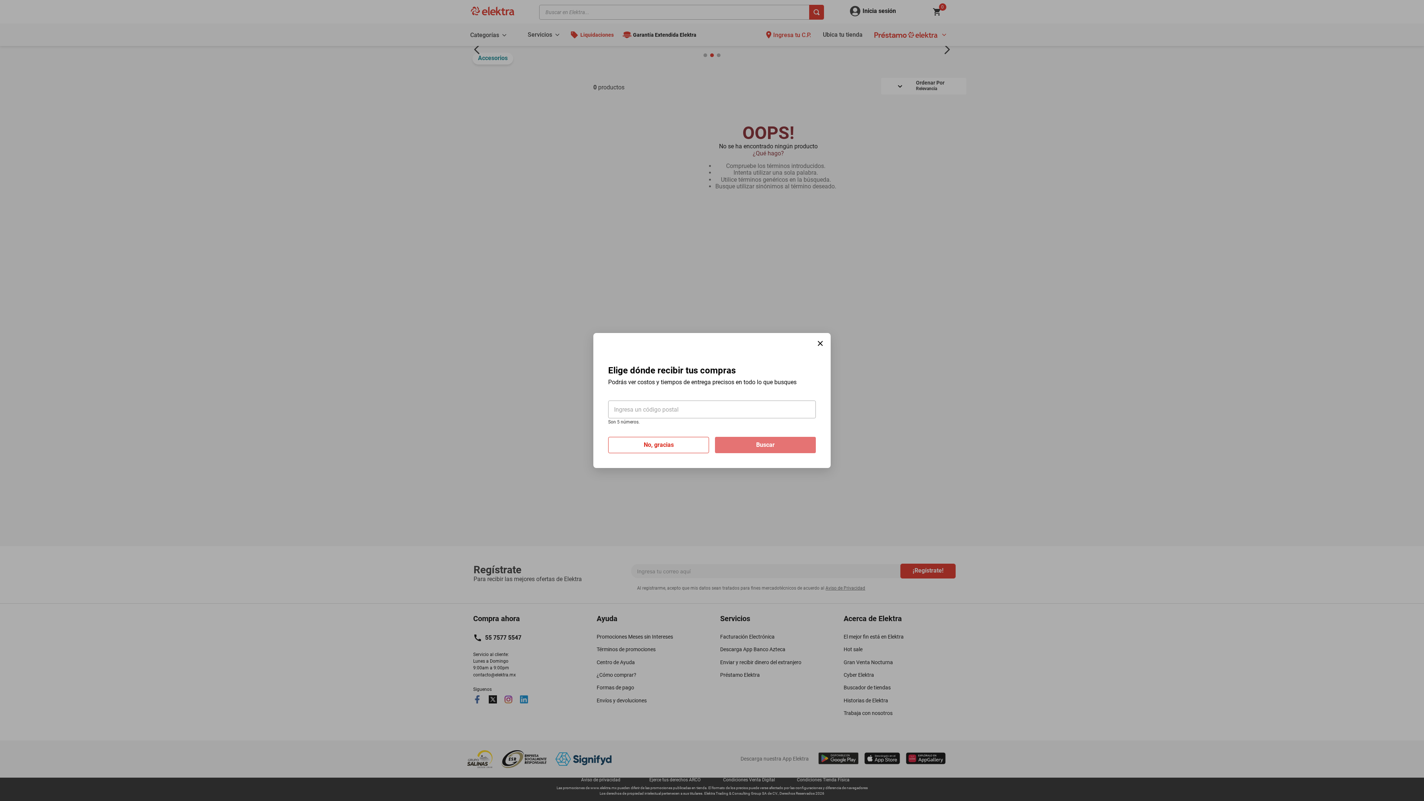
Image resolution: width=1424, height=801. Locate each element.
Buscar (765, 444)
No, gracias (659, 444)
